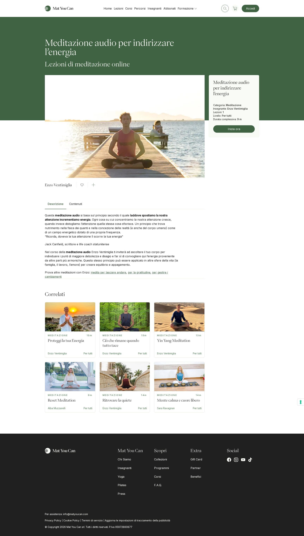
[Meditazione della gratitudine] (179, 387)
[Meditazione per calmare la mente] (125, 387)
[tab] (55, 205)
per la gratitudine (139, 272)
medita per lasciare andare (108, 272)
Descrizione (56, 204)
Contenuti (75, 204)
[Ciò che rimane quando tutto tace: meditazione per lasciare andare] (125, 330)
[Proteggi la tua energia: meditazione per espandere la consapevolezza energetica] (70, 330)
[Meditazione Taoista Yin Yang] (179, 330)
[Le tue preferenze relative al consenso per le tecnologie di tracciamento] (300, 402)
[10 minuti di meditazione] (70, 387)
